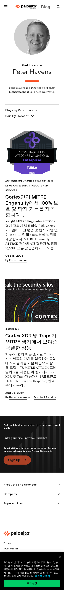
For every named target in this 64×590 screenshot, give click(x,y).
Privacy (7, 543)
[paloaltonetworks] (26, 6)
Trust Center (11, 548)
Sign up (14, 460)
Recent (23, 116)
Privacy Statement (41, 451)
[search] (56, 6)
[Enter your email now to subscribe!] (32, 441)
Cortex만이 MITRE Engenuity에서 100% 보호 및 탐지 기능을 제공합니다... (31, 206)
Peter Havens (18, 260)
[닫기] (60, 557)
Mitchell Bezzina (45, 397)
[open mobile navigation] (7, 6)
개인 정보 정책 (42, 576)
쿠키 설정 (32, 583)
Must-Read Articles (40, 181)
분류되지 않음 (12, 329)
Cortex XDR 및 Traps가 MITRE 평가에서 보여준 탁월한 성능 (31, 341)
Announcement (15, 181)
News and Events (16, 185)
